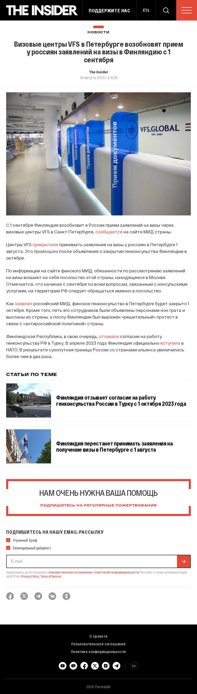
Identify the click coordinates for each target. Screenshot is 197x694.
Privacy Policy (30, 576)
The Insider (98, 72)
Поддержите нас (109, 10)
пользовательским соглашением (70, 572)
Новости (98, 32)
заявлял (23, 303)
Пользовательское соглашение (98, 643)
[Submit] (183, 561)
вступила (170, 342)
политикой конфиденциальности (117, 572)
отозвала (109, 336)
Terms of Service (50, 576)
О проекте (98, 636)
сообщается (108, 231)
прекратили (45, 244)
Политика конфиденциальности (98, 651)
